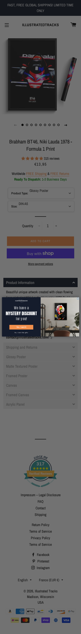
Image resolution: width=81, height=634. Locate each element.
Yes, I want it (21, 327)
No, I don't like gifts (21, 333)
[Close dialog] (78, 299)
